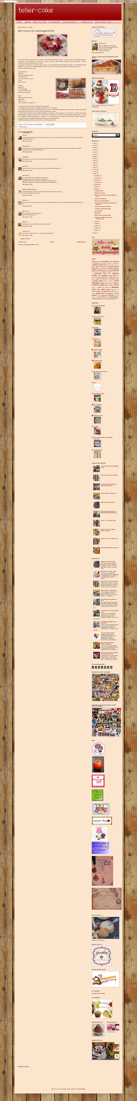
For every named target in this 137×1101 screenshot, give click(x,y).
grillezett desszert (115, 272)
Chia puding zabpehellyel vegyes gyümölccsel (108, 622)
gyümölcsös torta (107, 275)
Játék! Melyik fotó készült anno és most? (109, 599)
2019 (94, 158)
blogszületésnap (97, 263)
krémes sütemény (98, 280)
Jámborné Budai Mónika (28, 189)
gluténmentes (96, 272)
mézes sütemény (108, 282)
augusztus (97, 184)
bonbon (104, 263)
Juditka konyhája (98, 349)
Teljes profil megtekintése (98, 52)
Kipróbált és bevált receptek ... (101, 371)
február (97, 228)
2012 (94, 174)
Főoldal (19, 22)
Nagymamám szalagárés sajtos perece (110, 547)
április (96, 223)
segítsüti (99, 287)
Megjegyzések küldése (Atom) (32, 244)
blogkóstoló (116, 261)
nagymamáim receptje (98, 284)
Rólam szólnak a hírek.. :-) (105, 22)
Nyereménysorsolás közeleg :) (108, 633)
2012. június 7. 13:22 (27, 217)
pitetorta (96, 285)
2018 (94, 161)
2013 (94, 172)
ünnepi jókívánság (98, 299)
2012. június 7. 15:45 (27, 226)
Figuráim (28, 22)
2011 (94, 233)
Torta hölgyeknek (109, 293)
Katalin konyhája (98, 360)
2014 (94, 169)
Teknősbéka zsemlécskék (100, 198)
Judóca (24, 200)
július (96, 186)
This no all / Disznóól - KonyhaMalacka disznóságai (103, 438)
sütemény (115, 287)
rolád (111, 285)
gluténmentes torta (105, 272)
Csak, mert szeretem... (99, 316)
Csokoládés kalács (99, 191)
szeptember (97, 182)
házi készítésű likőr (102, 277)
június (96, 189)
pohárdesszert (103, 285)
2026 (94, 143)
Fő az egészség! (54, 22)
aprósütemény (105, 261)
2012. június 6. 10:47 (27, 161)
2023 (94, 150)
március (97, 226)
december (97, 176)
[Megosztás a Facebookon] (52, 124)
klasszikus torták (114, 279)
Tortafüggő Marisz (98, 450)
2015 (94, 167)
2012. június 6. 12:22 (27, 170)
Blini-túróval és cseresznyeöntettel (103, 215)
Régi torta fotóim (39, 22)
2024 (94, 147)
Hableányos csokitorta (100, 193)
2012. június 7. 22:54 (27, 235)
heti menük (25, 146)
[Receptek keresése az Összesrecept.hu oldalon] (98, 993)
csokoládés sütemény (114, 265)
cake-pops (115, 263)
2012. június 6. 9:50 (27, 141)
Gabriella (24, 157)
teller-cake (35, 10)
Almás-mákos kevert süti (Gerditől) (109, 475)
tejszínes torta (107, 291)
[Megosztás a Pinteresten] (53, 124)
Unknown (24, 231)
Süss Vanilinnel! (97, 404)
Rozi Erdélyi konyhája (99, 393)
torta (98, 293)
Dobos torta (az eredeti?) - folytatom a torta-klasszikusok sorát (109, 653)
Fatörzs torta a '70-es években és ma (109, 538)
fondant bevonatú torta (98, 270)
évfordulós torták (112, 268)
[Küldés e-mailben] (46, 124)
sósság (106, 287)
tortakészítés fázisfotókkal (107, 295)
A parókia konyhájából (99, 305)
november (97, 178)
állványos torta (95, 261)
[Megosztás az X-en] (50, 124)
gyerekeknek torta (100, 273)
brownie (109, 263)
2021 (94, 154)
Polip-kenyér (98, 213)
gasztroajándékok (114, 270)
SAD (115, 285)
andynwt (73, 1089)
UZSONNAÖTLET (101, 297)
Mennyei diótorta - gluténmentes (108, 493)
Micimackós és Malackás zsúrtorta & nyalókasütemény (103, 218)
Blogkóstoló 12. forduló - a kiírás (108, 571)
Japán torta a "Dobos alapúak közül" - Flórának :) (108, 530)
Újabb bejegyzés (22, 242)
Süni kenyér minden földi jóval (102, 201)
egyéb (104, 266)
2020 (94, 156)
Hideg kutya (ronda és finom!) (108, 502)
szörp (115, 289)
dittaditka (96, 327)
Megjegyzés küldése (25, 238)
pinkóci (24, 166)
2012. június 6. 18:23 (27, 195)
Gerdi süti (96, 338)
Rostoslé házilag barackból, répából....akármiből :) (107, 643)
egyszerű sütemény (102, 268)
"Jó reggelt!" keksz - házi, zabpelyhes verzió (110, 466)
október (97, 180)
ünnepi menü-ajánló (110, 299)
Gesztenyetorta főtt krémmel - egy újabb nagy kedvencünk (109, 484)
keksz (97, 279)
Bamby (24, 222)
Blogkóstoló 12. (87, 22)
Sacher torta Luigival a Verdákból (103, 206)
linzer (111, 280)
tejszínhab (96, 426)
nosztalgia (110, 284)
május (96, 221)
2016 (94, 165)
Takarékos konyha (98, 415)
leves (107, 280)
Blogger (83, 1089)
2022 (94, 152)
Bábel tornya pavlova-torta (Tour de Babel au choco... (105, 195)
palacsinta (25, 126)
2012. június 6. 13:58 (27, 184)
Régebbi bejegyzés (81, 242)
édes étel (98, 266)
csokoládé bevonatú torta (99, 265)
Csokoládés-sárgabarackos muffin (103, 209)
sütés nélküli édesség (103, 289)
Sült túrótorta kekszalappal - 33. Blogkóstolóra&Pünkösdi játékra (109, 512)
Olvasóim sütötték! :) (71, 22)
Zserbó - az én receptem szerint (108, 520)
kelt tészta (105, 279)
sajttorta (93, 287)
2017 (94, 163)
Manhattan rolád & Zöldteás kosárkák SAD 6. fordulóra (106, 203)
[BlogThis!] (48, 124)
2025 (94, 145)
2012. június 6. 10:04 (27, 152)
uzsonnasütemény (114, 297)
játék (111, 277)
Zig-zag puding (98, 211)
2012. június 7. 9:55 (27, 206)
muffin (114, 282)
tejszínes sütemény (96, 291)
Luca (23, 135)
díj (92, 266)
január (96, 230)
